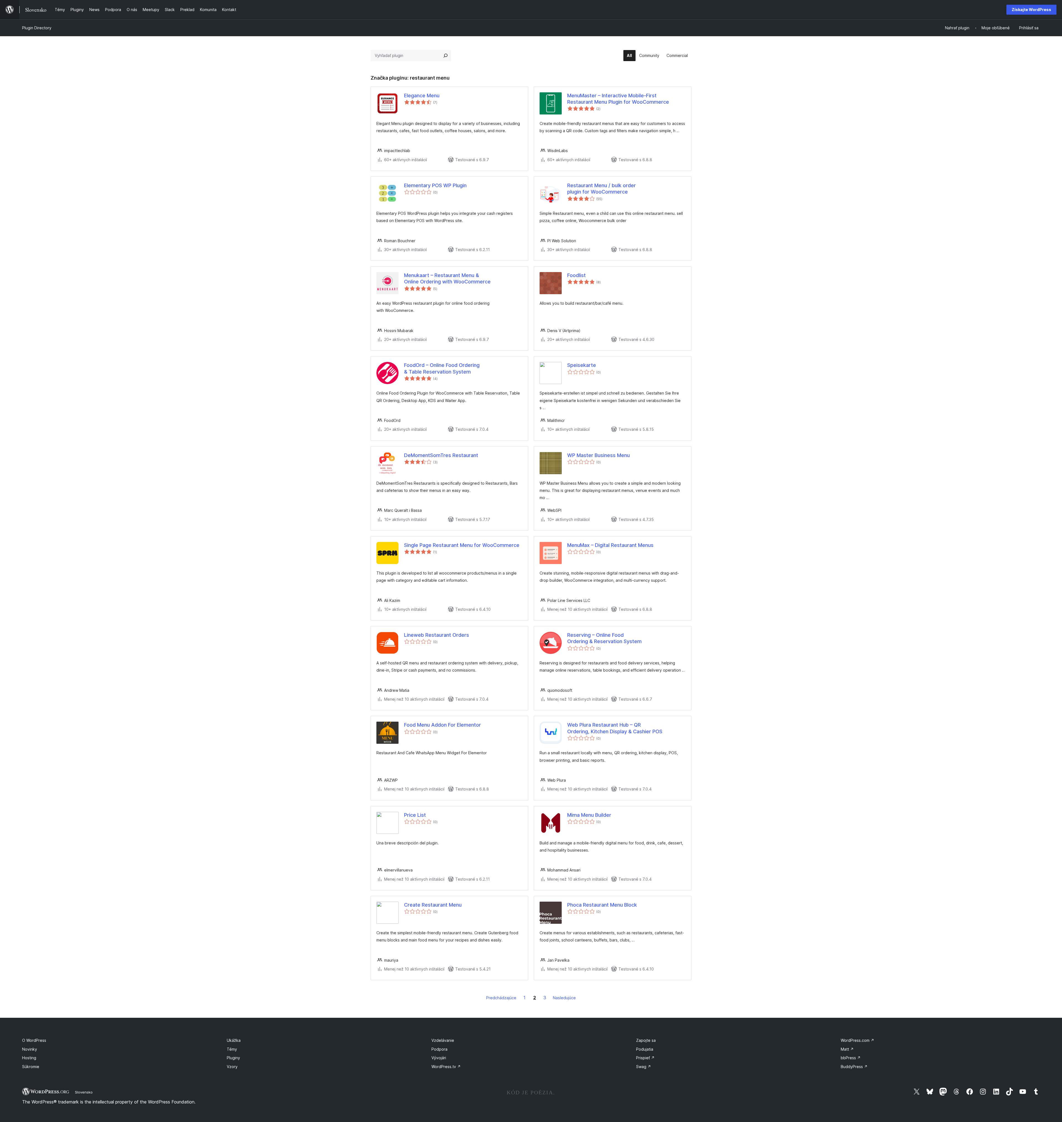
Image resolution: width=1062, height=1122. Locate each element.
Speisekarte (581, 365)
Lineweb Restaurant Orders (436, 635)
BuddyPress (854, 1066)
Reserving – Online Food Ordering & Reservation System (604, 638)
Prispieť (645, 1057)
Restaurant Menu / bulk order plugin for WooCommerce (601, 188)
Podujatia (644, 1049)
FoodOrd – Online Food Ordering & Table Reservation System (442, 368)
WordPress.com (857, 1040)
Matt (847, 1049)
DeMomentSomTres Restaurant (441, 455)
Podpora (439, 1049)
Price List (415, 815)
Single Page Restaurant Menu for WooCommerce (461, 545)
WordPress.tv (446, 1066)
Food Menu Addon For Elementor (442, 725)
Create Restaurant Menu (433, 905)
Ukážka (234, 1040)
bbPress (851, 1057)
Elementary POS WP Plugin (435, 185)
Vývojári (438, 1057)
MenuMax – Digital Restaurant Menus (610, 545)
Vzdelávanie (442, 1040)
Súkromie (30, 1066)
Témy (232, 1049)
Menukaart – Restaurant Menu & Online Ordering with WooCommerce (447, 278)
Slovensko (84, 1092)
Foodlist (576, 275)
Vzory (232, 1066)
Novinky (29, 1049)
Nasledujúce (564, 997)
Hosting (29, 1057)
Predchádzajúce (501, 997)
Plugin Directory (36, 27)
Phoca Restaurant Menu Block (602, 905)
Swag (643, 1066)
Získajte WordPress (1031, 9)
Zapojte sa (646, 1040)
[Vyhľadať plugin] (445, 55)
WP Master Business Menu (598, 455)
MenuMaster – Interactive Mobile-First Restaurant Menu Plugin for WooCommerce (618, 99)
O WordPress (34, 1040)
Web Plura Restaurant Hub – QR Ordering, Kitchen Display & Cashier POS (614, 728)
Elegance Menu (421, 95)
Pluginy (233, 1057)
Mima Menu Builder (589, 815)
